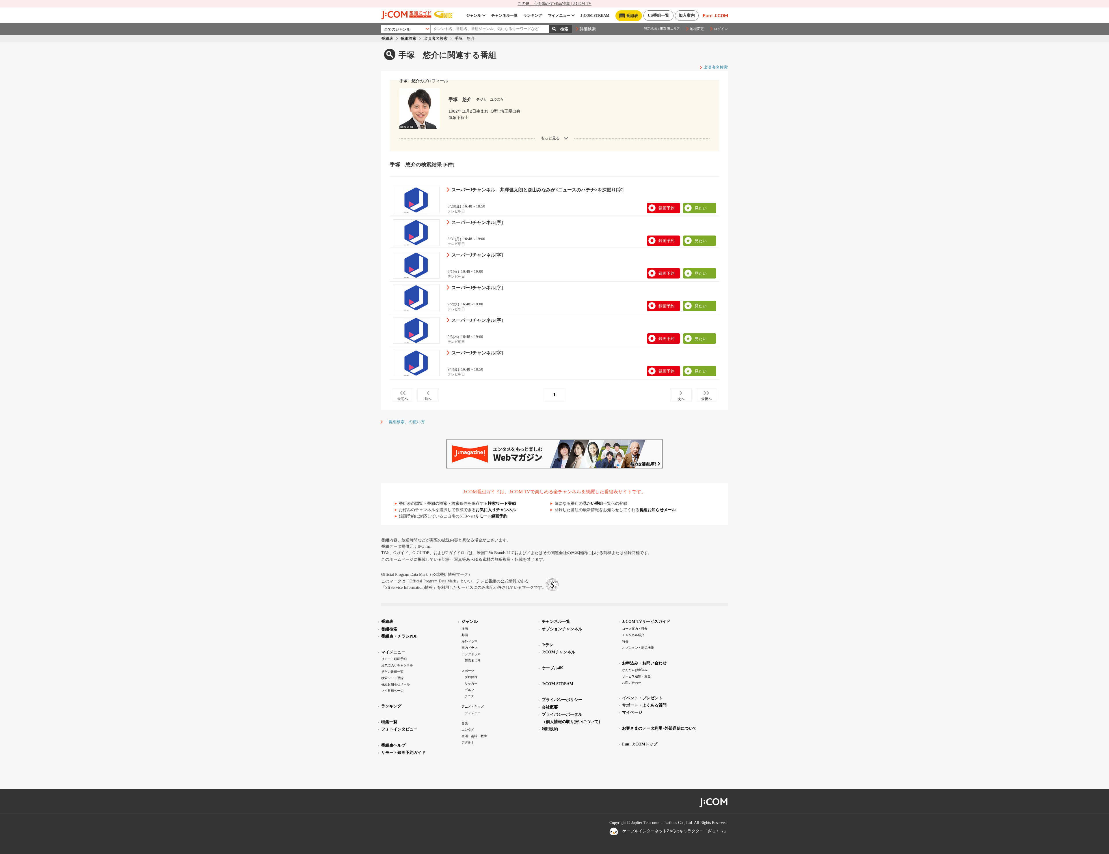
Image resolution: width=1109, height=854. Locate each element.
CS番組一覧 (658, 15)
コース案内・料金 (634, 628)
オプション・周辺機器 (638, 647)
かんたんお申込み (634, 670)
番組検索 (408, 38)
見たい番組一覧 (392, 671)
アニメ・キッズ (473, 706)
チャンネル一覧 (504, 15)
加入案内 (687, 15)
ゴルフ (469, 690)
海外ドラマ (469, 641)
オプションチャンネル (562, 629)
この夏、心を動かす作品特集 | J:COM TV (554, 3)
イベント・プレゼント (642, 698)
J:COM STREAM (594, 15)
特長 (625, 641)
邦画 (465, 635)
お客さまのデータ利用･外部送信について (659, 728)
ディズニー (473, 713)
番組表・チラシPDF (399, 636)
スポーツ (468, 670)
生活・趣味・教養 (474, 736)
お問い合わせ (631, 682)
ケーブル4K (552, 668)
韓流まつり (473, 660)
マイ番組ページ (392, 690)
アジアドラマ (471, 654)
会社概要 (550, 707)
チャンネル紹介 (633, 635)
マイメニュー (559, 15)
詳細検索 (588, 29)
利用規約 (550, 729)
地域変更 (697, 29)
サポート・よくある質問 (644, 705)
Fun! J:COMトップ (639, 744)
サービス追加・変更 (636, 676)
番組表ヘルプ (393, 745)
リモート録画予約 (491, 516)
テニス (469, 696)
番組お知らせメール (657, 510)
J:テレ (547, 645)
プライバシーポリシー (562, 700)
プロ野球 (471, 677)
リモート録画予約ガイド (403, 752)
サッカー (471, 683)
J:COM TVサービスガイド (646, 621)
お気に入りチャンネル (496, 510)
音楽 (465, 723)
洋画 (465, 628)
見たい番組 (593, 503)
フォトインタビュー (399, 729)
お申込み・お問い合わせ (644, 663)
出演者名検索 (435, 38)
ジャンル (473, 15)
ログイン (721, 29)
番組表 (387, 38)
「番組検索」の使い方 (404, 422)
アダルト (468, 742)
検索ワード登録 (502, 503)
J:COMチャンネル (558, 652)
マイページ (632, 712)
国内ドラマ (469, 647)
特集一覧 (389, 722)
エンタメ (468, 729)
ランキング (532, 15)
